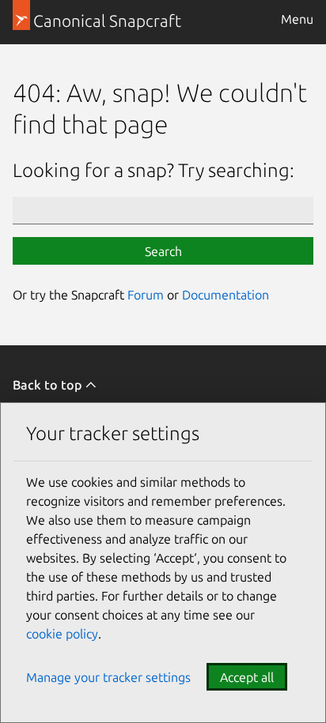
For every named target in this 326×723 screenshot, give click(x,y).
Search (163, 251)
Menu (297, 19)
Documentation (225, 295)
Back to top (49, 385)
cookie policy (62, 634)
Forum (145, 295)
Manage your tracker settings (108, 677)
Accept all (247, 677)
